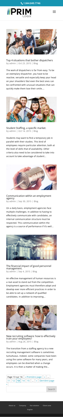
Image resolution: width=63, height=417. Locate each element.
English (30, 409)
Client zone (47, 405)
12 (13, 380)
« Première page (33, 376)
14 (23, 380)
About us (12, 405)
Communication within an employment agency (28, 197)
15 (28, 380)
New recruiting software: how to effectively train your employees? (30, 337)
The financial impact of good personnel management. (28, 267)
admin (12, 63)
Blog (35, 63)
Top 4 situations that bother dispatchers (29, 60)
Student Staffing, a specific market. (26, 128)
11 (8, 380)
